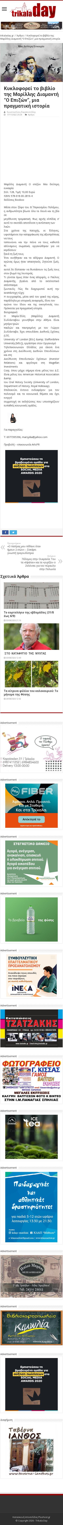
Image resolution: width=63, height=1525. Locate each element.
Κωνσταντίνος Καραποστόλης (21, 112)
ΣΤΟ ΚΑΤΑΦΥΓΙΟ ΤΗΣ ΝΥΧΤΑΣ (25, 653)
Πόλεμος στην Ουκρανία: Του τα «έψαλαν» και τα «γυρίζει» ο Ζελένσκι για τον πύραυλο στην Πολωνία (38, 563)
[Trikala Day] (31, 9)
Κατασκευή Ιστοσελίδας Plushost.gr (31, 1517)
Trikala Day (41, 1520)
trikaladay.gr (7, 35)
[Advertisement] (31, 150)
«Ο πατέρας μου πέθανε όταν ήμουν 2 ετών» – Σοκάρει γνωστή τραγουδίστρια (24, 548)
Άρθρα (20, 35)
